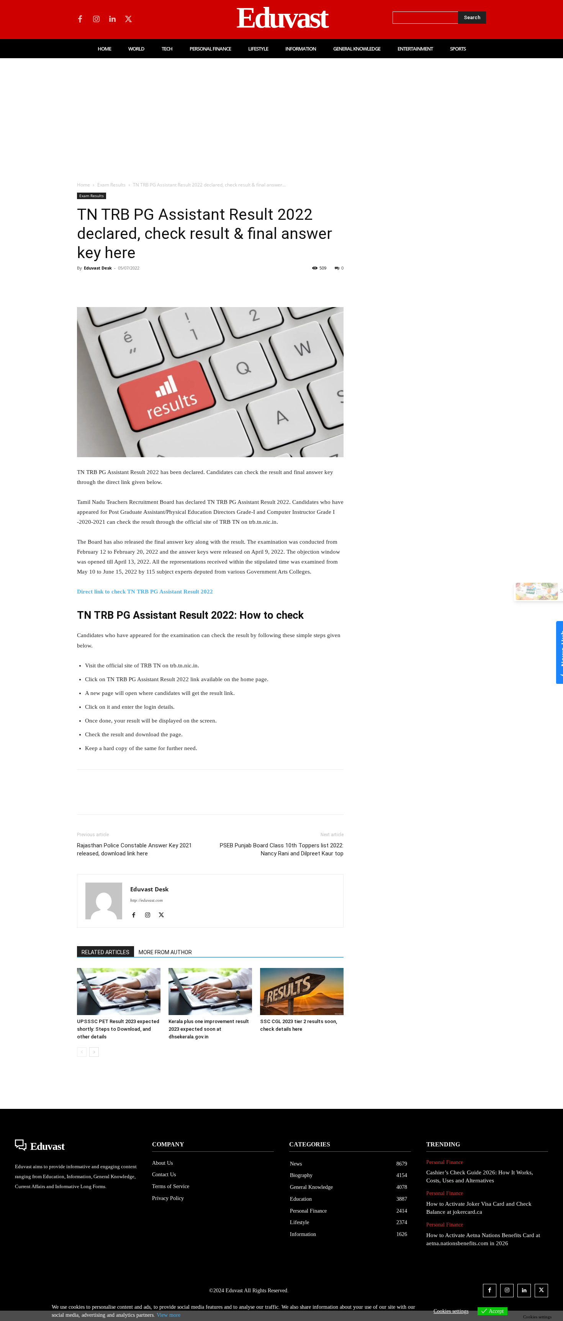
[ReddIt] (172, 285)
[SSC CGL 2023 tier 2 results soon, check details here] (302, 991)
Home (83, 184)
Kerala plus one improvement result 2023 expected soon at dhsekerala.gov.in (209, 1029)
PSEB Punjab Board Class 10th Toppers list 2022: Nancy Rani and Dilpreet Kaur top (282, 849)
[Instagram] (96, 19)
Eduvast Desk (98, 268)
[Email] (190, 285)
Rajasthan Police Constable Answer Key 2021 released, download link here (134, 849)
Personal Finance (444, 1162)
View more (168, 1315)
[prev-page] (82, 1052)
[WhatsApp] (137, 285)
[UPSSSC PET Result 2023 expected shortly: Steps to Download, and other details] (118, 991)
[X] (128, 19)
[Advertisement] (281, 115)
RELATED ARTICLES (105, 952)
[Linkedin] (112, 19)
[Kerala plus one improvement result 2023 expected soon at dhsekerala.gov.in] (210, 991)
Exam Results (111, 184)
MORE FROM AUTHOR (165, 952)
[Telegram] (208, 285)
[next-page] (94, 1052)
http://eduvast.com (146, 900)
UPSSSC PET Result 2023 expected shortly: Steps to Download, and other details (118, 1029)
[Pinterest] (120, 285)
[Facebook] (80, 19)
